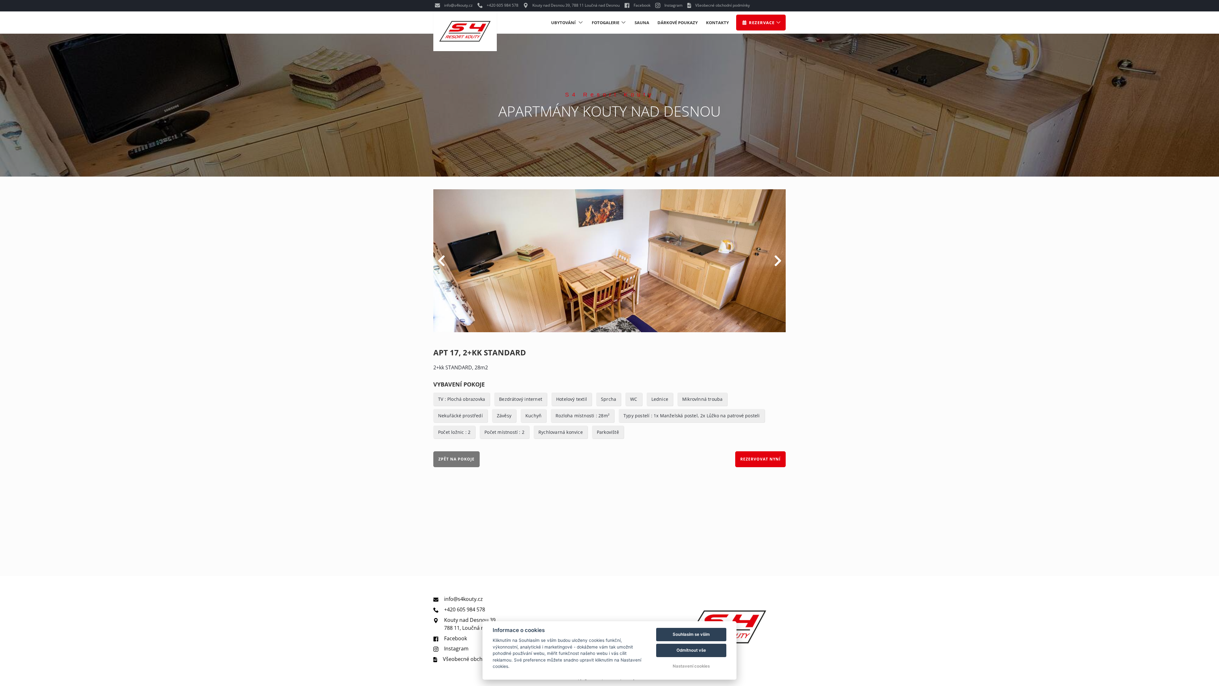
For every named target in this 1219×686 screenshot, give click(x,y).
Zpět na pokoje (456, 459)
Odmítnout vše (691, 650)
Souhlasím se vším (691, 634)
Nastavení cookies (691, 666)
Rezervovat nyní (760, 459)
